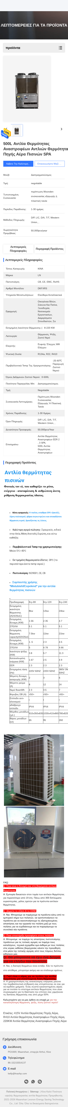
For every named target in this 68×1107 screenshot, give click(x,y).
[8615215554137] (33, 1082)
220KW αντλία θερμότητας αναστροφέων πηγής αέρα (35, 1021)
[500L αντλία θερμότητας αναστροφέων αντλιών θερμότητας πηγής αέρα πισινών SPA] (27, 89)
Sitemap (34, 1091)
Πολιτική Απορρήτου (16, 1091)
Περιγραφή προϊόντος (50, 248)
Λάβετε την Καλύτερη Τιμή (19, 163)
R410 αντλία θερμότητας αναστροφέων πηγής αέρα (33, 1017)
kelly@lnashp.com (17, 1073)
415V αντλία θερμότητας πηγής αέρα (36, 1013)
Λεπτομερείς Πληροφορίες (18, 249)
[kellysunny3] (39, 1082)
